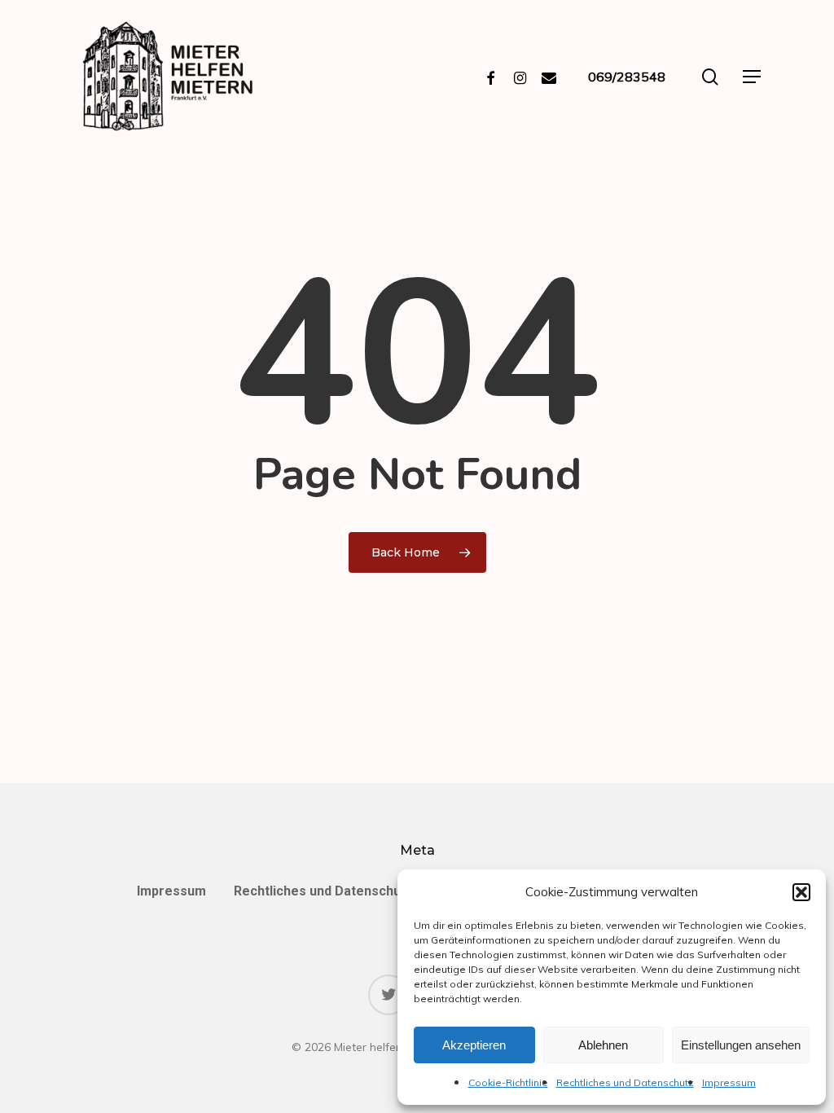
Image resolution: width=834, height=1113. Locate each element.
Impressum (729, 1082)
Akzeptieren (474, 1045)
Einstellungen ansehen (741, 1045)
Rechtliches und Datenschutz (625, 1082)
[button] (801, 892)
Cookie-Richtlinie (508, 1082)
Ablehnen (603, 1045)
